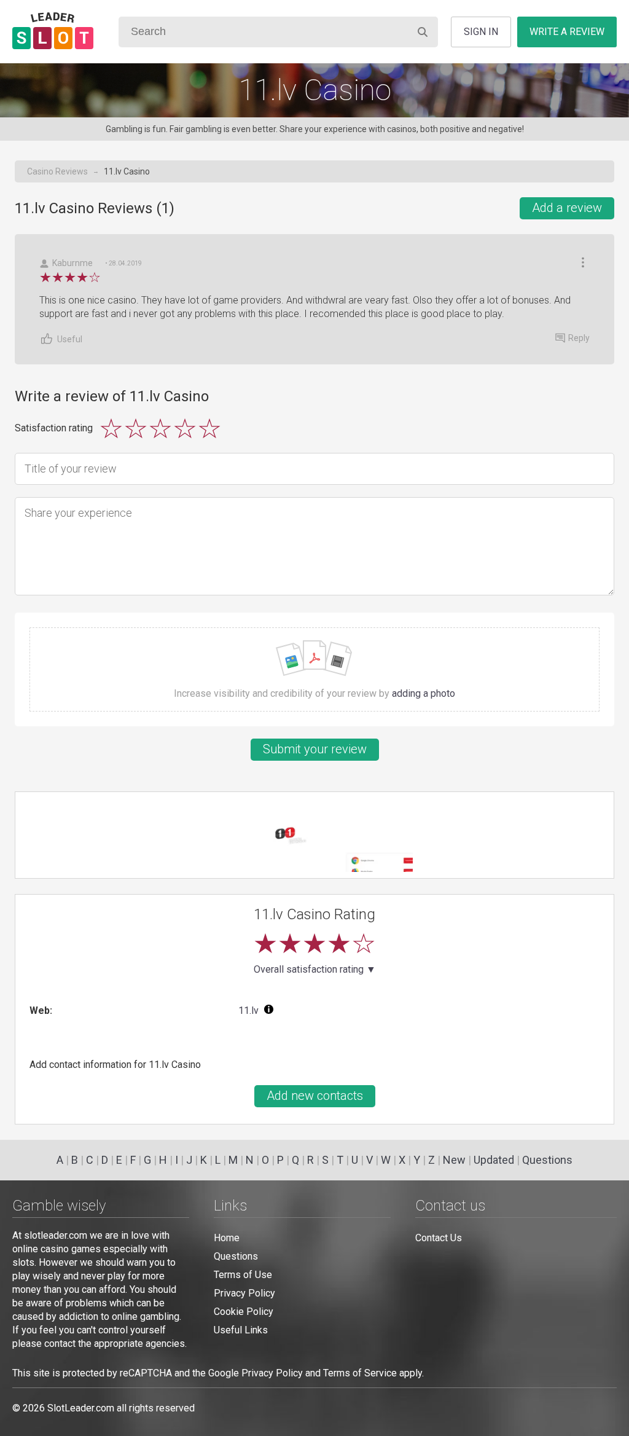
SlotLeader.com (80, 1408)
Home (227, 1238)
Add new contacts (315, 1095)
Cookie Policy (243, 1311)
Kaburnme (72, 263)
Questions (547, 1159)
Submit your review (315, 749)
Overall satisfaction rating (315, 970)
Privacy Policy (244, 1293)
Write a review (566, 31)
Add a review (567, 207)
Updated (494, 1159)
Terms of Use (243, 1275)
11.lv (248, 1010)
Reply (579, 338)
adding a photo (423, 693)
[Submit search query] (422, 31)
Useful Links (241, 1330)
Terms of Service (360, 1373)
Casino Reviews (57, 171)
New (454, 1159)
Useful (69, 339)
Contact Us (438, 1238)
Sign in (481, 31)
